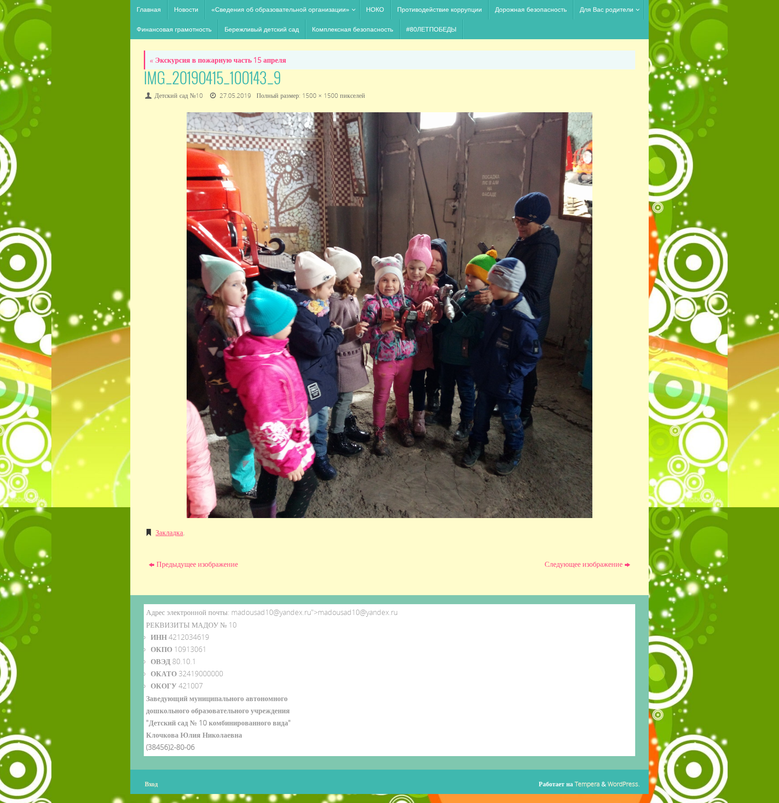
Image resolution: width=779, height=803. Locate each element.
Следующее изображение (584, 564)
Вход (151, 784)
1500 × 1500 (320, 95)
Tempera (587, 784)
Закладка (169, 532)
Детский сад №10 (179, 95)
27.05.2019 (235, 95)
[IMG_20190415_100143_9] (389, 315)
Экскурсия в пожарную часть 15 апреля (218, 60)
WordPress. (624, 784)
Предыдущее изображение (197, 564)
